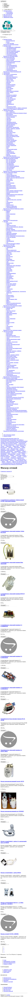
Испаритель (9, 343)
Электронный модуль (11, 70)
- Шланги (8, 461)
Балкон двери (9, 332)
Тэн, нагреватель (10, 370)
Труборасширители (11, 422)
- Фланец (11, 460)
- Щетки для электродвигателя (19, 461)
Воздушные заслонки (11, 115)
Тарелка (8, 239)
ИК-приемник (9, 126)
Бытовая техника (7, 39)
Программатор (9, 276)
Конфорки (8, 87)
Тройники (8, 418)
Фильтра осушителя (11, 425)
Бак (7, 248)
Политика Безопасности (9, 962)
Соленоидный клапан (11, 149)
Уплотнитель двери (11, 106)
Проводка (8, 274)
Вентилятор (9, 223)
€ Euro (5, 4)
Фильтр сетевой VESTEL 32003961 (10, 934)
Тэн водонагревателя (11, 65)
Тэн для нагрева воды (11, 66)
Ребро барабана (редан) (12, 281)
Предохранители (10, 144)
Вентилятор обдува (11, 78)
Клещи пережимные (11, 394)
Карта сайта (6, 972)
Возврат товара (7, 971)
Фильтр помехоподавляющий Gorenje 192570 (12, 781)
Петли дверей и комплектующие (14, 190)
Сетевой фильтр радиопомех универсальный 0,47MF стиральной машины (12, 500)
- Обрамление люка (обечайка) (13, 449)
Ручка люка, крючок (11, 283)
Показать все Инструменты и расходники (13, 431)
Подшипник (9, 270)
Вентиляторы (9, 114)
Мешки (8, 211)
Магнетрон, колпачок (11, 233)
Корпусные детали (10, 132)
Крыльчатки (9, 133)
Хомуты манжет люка (11, 299)
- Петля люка (9, 451)
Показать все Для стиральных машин (12, 305)
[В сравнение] (8, 574)
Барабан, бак (9, 308)
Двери (7, 224)
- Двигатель (8, 446)
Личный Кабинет (7, 987)
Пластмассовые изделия (12, 192)
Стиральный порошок (11, 55)
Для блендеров (10, 163)
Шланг (8, 217)
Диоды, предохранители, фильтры (14, 226)
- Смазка (18, 456)
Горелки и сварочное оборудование (15, 387)
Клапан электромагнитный (13, 344)
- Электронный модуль (7, 463)
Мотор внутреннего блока (12, 136)
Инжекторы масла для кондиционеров (15, 391)
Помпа (8, 272)
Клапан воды (9, 180)
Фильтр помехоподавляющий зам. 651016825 (12, 811)
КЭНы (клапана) (10, 260)
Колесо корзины (10, 182)
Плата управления (10, 141)
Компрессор (9, 129)
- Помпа (23, 451)
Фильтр (8, 154)
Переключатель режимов (12, 91)
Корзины (8, 184)
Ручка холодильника (11, 365)
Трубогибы (9, 420)
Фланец (8, 298)
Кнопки (8, 181)
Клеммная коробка (10, 84)
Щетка (8, 219)
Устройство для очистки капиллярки (15, 424)
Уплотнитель (9, 69)
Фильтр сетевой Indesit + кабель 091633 (11, 872)
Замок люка (9, 254)
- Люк (7, 448)
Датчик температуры (11, 175)
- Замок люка (15, 446)
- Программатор (21, 452)
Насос (7, 189)
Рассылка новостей (8, 991)
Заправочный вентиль (11, 123)
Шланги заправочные (11, 429)
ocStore (8, 994)
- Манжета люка (14, 448)
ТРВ (7, 369)
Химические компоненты (12, 427)
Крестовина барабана (11, 313)
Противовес (9, 277)
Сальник (8, 198)
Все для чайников (10, 162)
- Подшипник (17, 451)
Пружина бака (9, 278)
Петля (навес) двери (11, 356)
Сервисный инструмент (12, 414)
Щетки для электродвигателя (13, 303)
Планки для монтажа (11, 140)
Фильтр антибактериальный (13, 372)
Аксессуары (9, 173)
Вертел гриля (9, 79)
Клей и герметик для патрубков (14, 393)
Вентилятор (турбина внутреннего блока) (16, 113)
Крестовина (9, 259)
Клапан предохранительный (13, 61)
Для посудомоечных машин (13, 51)
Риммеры (8, 413)
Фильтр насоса (9, 204)
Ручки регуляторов (11, 98)
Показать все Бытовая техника (10, 44)
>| (3, 952)
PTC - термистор (10, 111)
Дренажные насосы (11, 122)
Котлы (7, 42)
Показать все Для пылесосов (10, 220)
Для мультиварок (10, 167)
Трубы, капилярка (10, 153)
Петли (7, 317)
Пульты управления (11, 145)
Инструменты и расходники (10, 378)
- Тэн (14, 459)
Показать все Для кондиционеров (11, 157)
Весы (7, 383)
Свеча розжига (10, 100)
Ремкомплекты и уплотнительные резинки (16, 411)
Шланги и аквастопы (11, 206)
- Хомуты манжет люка (20, 460)
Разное (8, 93)
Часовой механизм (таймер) (13, 243)
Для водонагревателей (8, 57)
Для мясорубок (10, 168)
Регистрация (9, 12)
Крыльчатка (9, 314)
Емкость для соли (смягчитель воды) (15, 177)
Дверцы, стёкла (10, 80)
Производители (7, 977)
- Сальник (13, 456)
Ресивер (8, 363)
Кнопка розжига (10, 86)
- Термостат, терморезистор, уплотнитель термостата (12, 458)
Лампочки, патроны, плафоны (13, 351)
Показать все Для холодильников (11, 376)
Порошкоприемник (11, 273)
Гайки (7, 385)
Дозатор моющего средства (13, 176)
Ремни (7, 321)
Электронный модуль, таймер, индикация (16, 108)
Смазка (8, 287)
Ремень (8, 282)
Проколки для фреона (11, 409)
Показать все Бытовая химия (10, 56)
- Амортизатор (21, 443)
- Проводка (13, 452)
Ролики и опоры (10, 322)
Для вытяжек (6, 73)
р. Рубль (6, 7)
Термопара (9, 101)
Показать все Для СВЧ (8, 245)
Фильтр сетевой (10, 296)
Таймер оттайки (10, 366)
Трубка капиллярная (11, 419)
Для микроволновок (11, 48)
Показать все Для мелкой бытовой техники (14, 171)
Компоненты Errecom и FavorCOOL (15, 397)
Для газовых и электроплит (10, 74)
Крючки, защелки (10, 229)
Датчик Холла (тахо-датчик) (13, 251)
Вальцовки (9, 382)
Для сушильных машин (9, 307)
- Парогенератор (19, 450)
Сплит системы (10, 43)
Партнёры (5, 980)
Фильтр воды (9, 374)
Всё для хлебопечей (11, 160)
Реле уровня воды (10, 195)
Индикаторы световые (11, 389)
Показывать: (4, 477)
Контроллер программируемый (14, 348)
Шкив (7, 300)
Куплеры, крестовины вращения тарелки (16, 230)
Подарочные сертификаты (9, 979)
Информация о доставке (9, 961)
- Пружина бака (11, 454)
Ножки (8, 264)
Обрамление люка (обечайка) (13, 265)
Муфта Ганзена (10, 402)
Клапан (8, 83)
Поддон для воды (10, 358)
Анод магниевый (10, 58)
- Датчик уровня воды (8, 445)
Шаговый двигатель (11, 155)
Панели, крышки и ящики (12, 354)
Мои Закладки (6, 989)
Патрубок (8, 268)
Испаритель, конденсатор (12, 127)
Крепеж (8, 257)
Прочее (8, 193)
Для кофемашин (10, 164)
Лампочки (8, 89)
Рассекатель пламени (11, 95)
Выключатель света (11, 335)
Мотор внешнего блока (12, 135)
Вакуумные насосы (11, 380)
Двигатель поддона (11, 225)
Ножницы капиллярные (12, 403)
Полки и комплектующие (12, 360)
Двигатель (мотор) (10, 310)
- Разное (18, 454)
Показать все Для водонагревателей (12, 71)
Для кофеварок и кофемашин (13, 47)
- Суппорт (6, 457)
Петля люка (9, 269)
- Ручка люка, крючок (20, 455)
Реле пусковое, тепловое (12, 362)
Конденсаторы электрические (13, 398)
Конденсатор (9, 131)
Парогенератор (10, 266)
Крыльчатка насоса (11, 186)
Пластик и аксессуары (11, 357)
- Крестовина (16, 447)
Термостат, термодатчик (12, 367)
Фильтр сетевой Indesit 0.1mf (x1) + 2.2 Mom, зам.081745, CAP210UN (12, 903)
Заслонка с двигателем (11, 341)
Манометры (9, 400)
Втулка (8, 309)
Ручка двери (9, 97)
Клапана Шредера (10, 392)
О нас (4, 960)
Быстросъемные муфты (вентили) (14, 379)
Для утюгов (9, 170)
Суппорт (8, 290)
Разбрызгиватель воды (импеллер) (14, 194)
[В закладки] (6, 574)
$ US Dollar (6, 5)
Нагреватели (9, 137)
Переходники (9, 405)
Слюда (8, 238)
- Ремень (11, 455)
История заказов (7, 988)
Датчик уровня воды (11, 250)
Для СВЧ (5, 221)
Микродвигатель (10, 352)
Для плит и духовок (11, 49)
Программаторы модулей (12, 407)
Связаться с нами (7, 969)
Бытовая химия (7, 45)
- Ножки (21, 448)
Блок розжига (9, 75)
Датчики (8, 118)
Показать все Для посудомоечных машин (13, 208)
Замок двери (9, 179)
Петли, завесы (9, 92)
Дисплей (8, 120)
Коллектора (9, 396)
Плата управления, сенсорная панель (15, 235)
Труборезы (9, 423)
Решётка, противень (11, 96)
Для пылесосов (7, 210)
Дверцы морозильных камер (13, 339)
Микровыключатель (11, 188)
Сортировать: (4, 475)
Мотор (8, 212)
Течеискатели (9, 416)
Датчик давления (10, 117)
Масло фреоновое (10, 401)
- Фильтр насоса (20, 459)
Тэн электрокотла (10, 67)
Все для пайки (9, 384)
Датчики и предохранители (13, 336)
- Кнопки (21, 446)
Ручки (7, 197)
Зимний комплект (10, 124)
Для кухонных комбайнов (12, 166)
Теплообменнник (10, 62)
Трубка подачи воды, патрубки (13, 199)
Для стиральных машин (12, 52)
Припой (8, 406)
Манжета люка (10, 263)
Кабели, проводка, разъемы (13, 128)
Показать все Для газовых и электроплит (13, 109)
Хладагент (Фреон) (11, 428)
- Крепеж (9, 447)
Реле (7, 148)
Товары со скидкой (8, 981)
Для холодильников (11, 53)
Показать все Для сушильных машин (12, 330)
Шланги (8, 301)
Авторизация (9, 13)
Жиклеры (8, 82)
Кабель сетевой (10, 60)
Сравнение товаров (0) (6, 471)
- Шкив (3, 461)
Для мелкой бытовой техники (10, 158)
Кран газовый (9, 88)
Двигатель (8, 119)
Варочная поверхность (11, 76)
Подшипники (9, 142)
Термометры (9, 415)
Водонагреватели (10, 40)
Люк (7, 261)
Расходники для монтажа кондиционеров (16, 410)
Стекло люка (9, 288)
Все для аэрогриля (10, 159)
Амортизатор (9, 247)
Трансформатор (10, 104)
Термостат (8, 64)
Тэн (7, 105)
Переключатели (10, 139)
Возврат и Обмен (7, 964)
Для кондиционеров (8, 110)
